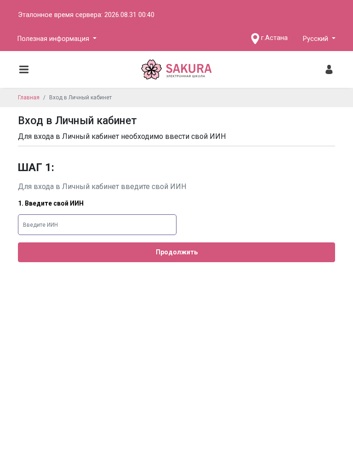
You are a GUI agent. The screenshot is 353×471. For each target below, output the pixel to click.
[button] (57, 38)
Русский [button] (316, 39)
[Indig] (176, 69)
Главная (29, 97)
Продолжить (177, 252)
